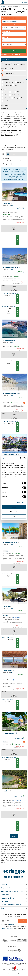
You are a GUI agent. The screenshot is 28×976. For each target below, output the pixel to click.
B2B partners (5, 901)
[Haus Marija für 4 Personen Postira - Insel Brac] (14, 192)
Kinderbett (23, 98)
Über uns (4, 884)
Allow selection (14, 511)
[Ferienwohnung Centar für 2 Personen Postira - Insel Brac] (14, 531)
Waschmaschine (16, 95)
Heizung (16, 98)
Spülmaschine (7, 98)
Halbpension (20, 92)
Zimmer (20, 82)
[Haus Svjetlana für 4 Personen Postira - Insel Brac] (14, 659)
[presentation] (3, 154)
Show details (20, 502)
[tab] (3, 154)
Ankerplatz (6, 101)
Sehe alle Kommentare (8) (19, 738)
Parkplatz (6, 92)
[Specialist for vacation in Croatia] (14, 871)
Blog (2, 908)
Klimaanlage (7, 64)
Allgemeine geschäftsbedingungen (12, 891)
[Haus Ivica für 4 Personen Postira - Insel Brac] (14, 779)
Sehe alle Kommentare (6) (19, 272)
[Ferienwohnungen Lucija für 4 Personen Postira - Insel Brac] (14, 256)
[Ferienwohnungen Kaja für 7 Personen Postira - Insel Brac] (14, 721)
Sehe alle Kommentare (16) (19, 676)
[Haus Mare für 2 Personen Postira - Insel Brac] (14, 595)
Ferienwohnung (9, 82)
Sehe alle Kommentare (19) (19, 796)
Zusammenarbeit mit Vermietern (11, 905)
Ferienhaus (8, 85)
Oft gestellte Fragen (7, 888)
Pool (13, 92)
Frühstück (6, 95)
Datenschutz (5, 895)
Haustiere (22, 64)
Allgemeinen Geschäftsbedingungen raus (14, 179)
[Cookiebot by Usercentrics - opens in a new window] (20, 458)
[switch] (24, 487)
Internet (15, 64)
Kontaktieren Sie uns (7, 898)
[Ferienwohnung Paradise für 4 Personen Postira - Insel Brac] (14, 382)
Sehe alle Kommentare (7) (19, 208)
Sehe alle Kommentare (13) (19, 398)
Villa (16, 85)
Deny (14, 516)
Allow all (14, 507)
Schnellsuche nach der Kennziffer (10, 54)
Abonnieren (23, 921)
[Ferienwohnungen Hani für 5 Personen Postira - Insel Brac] (14, 443)
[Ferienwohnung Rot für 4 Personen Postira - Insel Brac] (14, 329)
